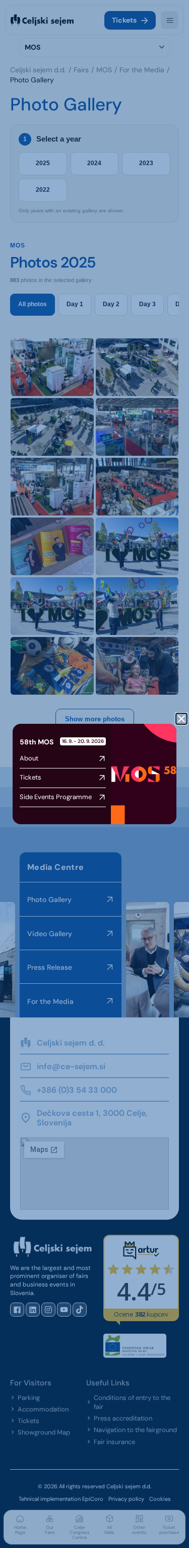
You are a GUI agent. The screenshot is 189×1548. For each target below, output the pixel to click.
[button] (181, 719)
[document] (94, 774)
